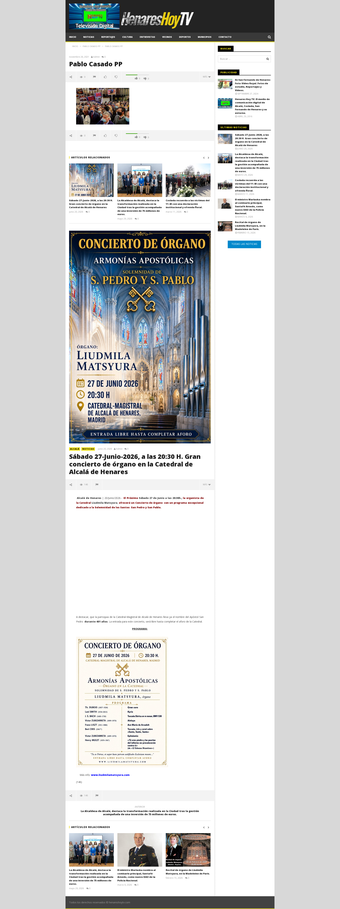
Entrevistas (147, 36)
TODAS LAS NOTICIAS (244, 244)
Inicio (72, 36)
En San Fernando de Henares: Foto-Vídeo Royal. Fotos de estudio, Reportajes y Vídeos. (253, 85)
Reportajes (108, 36)
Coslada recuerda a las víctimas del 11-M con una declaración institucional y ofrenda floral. (187, 204)
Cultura (127, 36)
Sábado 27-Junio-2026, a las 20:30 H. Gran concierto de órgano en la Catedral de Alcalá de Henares (91, 204)
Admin (96, 56)
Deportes (185, 36)
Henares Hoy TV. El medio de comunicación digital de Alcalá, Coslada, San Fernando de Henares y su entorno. (252, 106)
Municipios (204, 36)
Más (205, 76)
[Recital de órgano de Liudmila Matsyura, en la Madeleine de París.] (188, 850)
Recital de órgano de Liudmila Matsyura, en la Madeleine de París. (188, 871)
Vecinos (167, 36)
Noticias (88, 36)
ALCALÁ (74, 448)
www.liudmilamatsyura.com (110, 775)
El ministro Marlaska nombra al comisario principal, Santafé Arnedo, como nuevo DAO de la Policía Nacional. (136, 875)
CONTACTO (225, 36)
